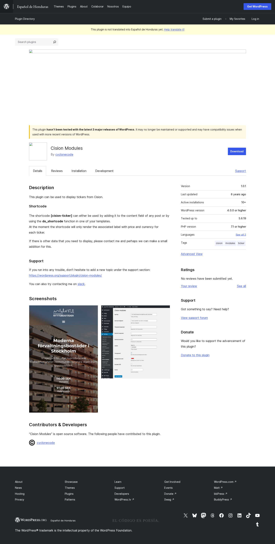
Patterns (70, 499)
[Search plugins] (54, 42)
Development (104, 171)
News (18, 487)
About (18, 481)
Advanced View (192, 254)
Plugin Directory (25, 18)
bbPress (220, 493)
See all (241, 286)
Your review (189, 286)
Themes (70, 487)
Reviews (57, 171)
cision (219, 243)
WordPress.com (225, 481)
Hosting (20, 493)
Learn (117, 481)
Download (237, 151)
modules (230, 243)
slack (81, 284)
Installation (78, 171)
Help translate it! (174, 29)
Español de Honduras (63, 520)
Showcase (71, 481)
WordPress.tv (124, 499)
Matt (218, 487)
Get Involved (172, 481)
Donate (170, 493)
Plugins (69, 493)
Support (240, 171)
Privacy (19, 499)
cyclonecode (64, 154)
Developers (121, 493)
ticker (241, 243)
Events (168, 487)
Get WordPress (257, 6)
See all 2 (241, 234)
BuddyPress (223, 499)
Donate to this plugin (195, 355)
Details (37, 171)
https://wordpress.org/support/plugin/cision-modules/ (65, 275)
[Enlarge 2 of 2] (165, 310)
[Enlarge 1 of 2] (93, 310)
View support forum (194, 318)
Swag (169, 499)
